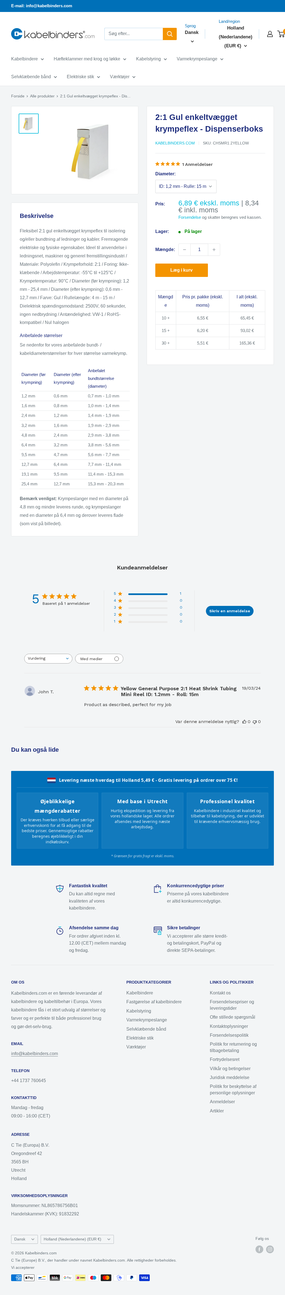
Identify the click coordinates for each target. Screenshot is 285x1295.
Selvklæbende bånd (31, 76)
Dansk (19, 1239)
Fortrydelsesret (224, 1059)
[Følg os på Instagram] (270, 1249)
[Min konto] (270, 34)
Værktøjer (119, 76)
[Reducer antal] (184, 249)
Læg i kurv (181, 270)
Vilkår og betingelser (230, 1068)
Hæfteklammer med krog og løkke (87, 58)
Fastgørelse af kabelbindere (154, 1001)
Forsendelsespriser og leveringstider (232, 1004)
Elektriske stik (80, 76)
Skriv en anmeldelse (229, 611)
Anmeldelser (222, 1101)
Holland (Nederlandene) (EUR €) (72, 1239)
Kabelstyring (148, 58)
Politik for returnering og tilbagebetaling (233, 1047)
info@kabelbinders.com (34, 1053)
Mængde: (165, 249)
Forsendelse (189, 217)
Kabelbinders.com (175, 143)
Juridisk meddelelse (229, 1077)
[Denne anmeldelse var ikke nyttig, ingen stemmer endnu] (255, 721)
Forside (17, 96)
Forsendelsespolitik (229, 1035)
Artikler (217, 1111)
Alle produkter (42, 96)
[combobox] (48, 659)
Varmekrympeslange (197, 58)
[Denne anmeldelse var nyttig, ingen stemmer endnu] (244, 721)
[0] (281, 34)
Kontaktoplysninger (229, 1026)
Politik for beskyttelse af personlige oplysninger (233, 1089)
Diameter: (165, 173)
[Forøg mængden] (214, 249)
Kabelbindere (24, 58)
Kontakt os (220, 993)
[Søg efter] (170, 34)
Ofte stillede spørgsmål (232, 1017)
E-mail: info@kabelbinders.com (41, 5)
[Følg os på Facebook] (259, 1249)
